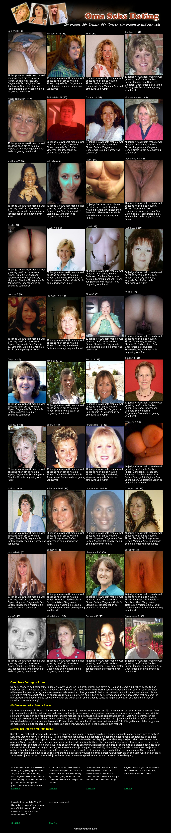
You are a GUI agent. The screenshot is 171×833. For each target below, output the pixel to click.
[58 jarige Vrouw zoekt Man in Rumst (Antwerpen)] (144, 658)
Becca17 (90, 359)
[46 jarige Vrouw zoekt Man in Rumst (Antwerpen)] (27, 203)
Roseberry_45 (54, 33)
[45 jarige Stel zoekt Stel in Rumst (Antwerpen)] (105, 202)
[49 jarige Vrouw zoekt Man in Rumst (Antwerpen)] (27, 73)
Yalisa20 (51, 161)
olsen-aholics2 (94, 552)
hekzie (128, 291)
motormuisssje (94, 488)
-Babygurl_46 (54, 295)
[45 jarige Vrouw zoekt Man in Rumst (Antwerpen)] (66, 76)
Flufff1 (89, 160)
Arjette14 (130, 358)
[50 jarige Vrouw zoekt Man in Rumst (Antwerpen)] (66, 139)
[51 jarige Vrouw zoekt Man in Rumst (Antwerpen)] (105, 76)
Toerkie (11, 225)
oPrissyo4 (52, 549)
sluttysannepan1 (134, 97)
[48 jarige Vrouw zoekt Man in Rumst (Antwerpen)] (144, 139)
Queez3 (12, 359)
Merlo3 (11, 616)
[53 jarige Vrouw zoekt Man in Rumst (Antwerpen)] (105, 401)
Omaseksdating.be (85, 828)
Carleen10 (91, 97)
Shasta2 (90, 294)
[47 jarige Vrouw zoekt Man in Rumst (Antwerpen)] (27, 141)
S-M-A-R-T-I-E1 (54, 97)
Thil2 (88, 33)
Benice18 (13, 31)
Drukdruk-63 (131, 488)
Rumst (98, 689)
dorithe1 (12, 488)
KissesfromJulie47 (17, 98)
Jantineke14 (14, 552)
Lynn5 (89, 226)
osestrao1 (13, 294)
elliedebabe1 (54, 616)
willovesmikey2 (55, 488)
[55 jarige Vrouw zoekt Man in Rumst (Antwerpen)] (105, 530)
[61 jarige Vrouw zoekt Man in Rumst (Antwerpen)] (144, 400)
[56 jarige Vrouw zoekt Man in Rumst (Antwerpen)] (66, 530)
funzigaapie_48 (94, 424)
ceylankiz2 (52, 361)
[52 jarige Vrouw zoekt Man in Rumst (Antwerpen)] (105, 336)
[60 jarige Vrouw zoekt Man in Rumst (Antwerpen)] (27, 530)
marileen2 (130, 422)
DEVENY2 (52, 227)
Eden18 (51, 424)
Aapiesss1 (130, 32)
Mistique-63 (14, 161)
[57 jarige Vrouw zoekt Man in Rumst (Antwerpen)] (105, 139)
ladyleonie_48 (132, 158)
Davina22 (13, 424)
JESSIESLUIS (131, 227)
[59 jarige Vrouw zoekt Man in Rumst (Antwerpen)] (66, 270)
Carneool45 (92, 616)
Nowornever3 (132, 616)
